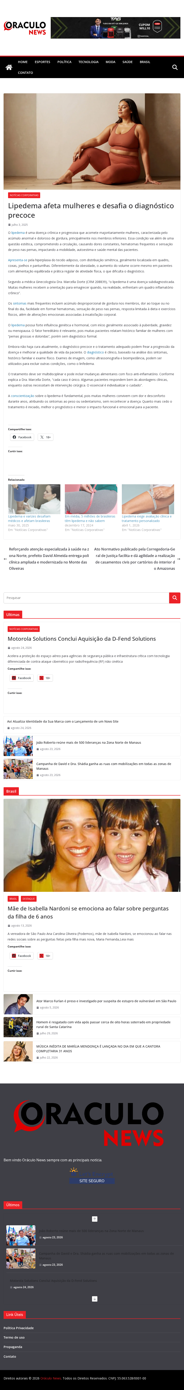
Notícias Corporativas (24, 195)
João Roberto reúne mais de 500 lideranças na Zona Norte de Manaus (88, 742)
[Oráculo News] (9, 67)
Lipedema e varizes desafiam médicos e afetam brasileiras (29, 518)
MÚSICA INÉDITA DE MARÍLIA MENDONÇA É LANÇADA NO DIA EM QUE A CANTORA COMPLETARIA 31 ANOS (98, 1048)
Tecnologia (89, 62)
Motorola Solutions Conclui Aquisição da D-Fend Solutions (82, 638)
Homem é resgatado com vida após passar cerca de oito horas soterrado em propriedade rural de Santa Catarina (103, 1024)
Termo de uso (14, 1337)
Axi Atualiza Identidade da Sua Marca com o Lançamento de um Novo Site (62, 721)
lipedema (18, 232)
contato (25, 72)
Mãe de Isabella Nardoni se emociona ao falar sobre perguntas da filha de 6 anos (88, 912)
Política (64, 62)
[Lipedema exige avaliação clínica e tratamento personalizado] (148, 499)
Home (23, 62)
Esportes (42, 62)
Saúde (128, 62)
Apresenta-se (17, 260)
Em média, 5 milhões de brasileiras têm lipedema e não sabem (90, 518)
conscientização (22, 396)
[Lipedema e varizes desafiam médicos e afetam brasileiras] (34, 499)
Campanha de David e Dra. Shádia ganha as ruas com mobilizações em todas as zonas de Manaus (103, 766)
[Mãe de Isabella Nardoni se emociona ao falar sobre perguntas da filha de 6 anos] (92, 845)
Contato (10, 1356)
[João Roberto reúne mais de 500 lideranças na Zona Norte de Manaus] (18, 746)
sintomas (19, 303)
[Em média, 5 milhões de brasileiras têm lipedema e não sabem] (91, 499)
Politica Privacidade (19, 1328)
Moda (110, 62)
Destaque (29, 898)
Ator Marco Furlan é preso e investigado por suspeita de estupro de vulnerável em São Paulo (106, 1001)
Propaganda (13, 1347)
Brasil (145, 62)
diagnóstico (95, 352)
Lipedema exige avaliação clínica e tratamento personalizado (147, 518)
